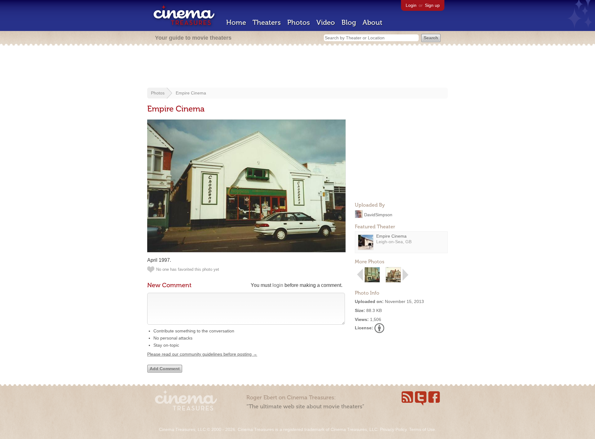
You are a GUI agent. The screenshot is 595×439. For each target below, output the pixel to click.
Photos (298, 22)
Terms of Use (422, 429)
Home (236, 22)
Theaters (267, 22)
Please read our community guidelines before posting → (202, 354)
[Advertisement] (297, 67)
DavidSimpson (378, 214)
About (372, 22)
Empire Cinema (191, 92)
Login (411, 5)
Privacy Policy (393, 429)
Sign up (432, 5)
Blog (349, 22)
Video (325, 22)
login (277, 285)
